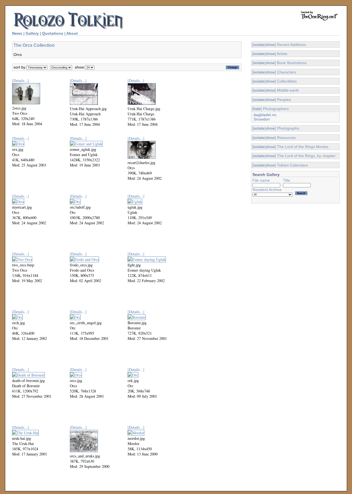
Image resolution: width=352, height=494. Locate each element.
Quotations (52, 33)
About (72, 33)
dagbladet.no (265, 115)
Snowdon (262, 119)
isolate (259, 44)
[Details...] (20, 80)
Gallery (32, 33)
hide (257, 109)
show (270, 44)
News (17, 33)
